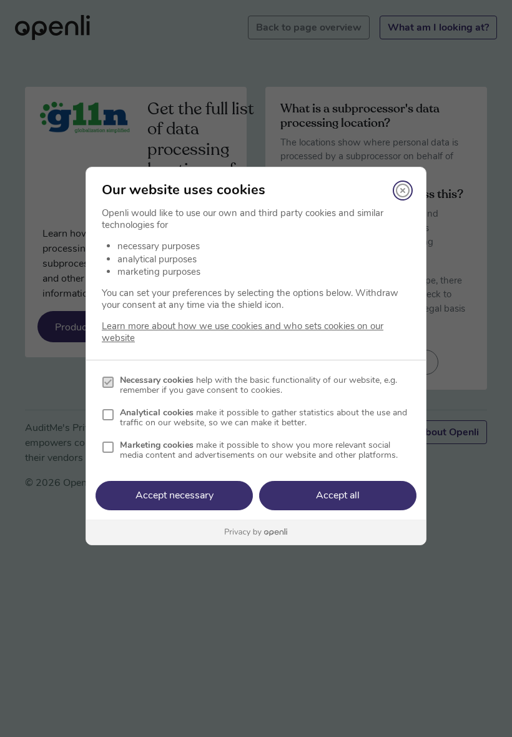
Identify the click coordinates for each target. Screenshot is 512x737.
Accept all (338, 495)
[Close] (402, 190)
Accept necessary (174, 495)
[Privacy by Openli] (256, 532)
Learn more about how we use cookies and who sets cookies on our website (242, 332)
